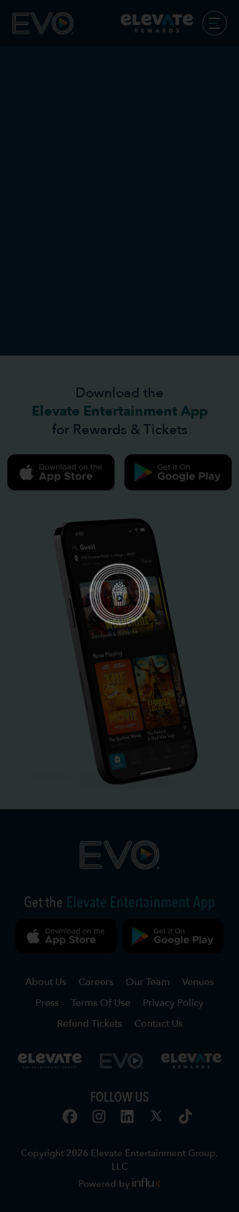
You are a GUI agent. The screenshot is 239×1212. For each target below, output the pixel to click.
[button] (119, 606)
